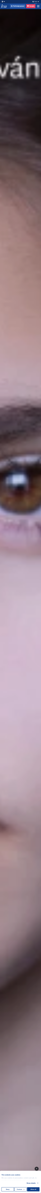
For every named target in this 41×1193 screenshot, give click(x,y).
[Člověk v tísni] (4, 6)
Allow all (33, 1189)
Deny (7, 1189)
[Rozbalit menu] (38, 6)
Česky (35, 1)
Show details (31, 1183)
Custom (19, 1189)
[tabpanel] (20, 601)
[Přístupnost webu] (33, 1)
